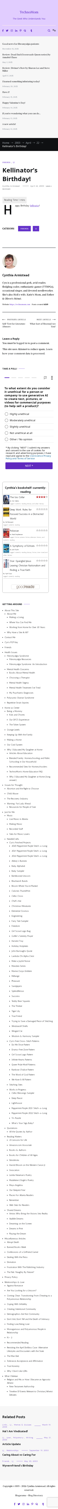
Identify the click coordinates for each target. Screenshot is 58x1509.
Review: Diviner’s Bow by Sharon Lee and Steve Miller (26, 69)
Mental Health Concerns (18, 669)
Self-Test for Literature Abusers (14, 323)
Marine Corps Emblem (22, 971)
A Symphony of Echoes (22, 545)
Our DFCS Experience (19, 719)
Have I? (6, 92)
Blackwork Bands (20, 881)
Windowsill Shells (20, 1026)
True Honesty (13, 1366)
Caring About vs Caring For (19, 1455)
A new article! (9, 124)
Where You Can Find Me (20, 622)
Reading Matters (14, 1136)
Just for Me (10, 812)
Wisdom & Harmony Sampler (25, 1036)
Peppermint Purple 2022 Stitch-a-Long (29, 1113)
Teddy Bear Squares (21, 1001)
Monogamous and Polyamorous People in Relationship (26, 1331)
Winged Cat (17, 1031)
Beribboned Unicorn (21, 876)
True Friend (17, 1016)
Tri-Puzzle (16, 1118)
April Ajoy (8, 574)
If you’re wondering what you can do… (21, 113)
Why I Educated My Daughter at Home (24, 749)
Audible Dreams (16, 1218)
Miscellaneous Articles (15, 1238)
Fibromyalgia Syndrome (18, 656)
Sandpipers (17, 986)
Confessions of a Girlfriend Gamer (22, 1252)
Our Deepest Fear (17, 1190)
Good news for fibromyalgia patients (20, 43)
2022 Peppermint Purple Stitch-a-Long (29, 856)
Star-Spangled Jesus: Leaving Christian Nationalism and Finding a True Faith (27, 565)
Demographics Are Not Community (23, 1314)
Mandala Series (19, 966)
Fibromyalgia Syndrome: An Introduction (28, 664)
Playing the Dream (17, 1233)
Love (9, 1438)
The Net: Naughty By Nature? (20, 1272)
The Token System (17, 725)
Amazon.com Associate (20, 1145)
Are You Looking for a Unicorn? (22, 1290)
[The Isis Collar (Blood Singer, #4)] (6, 503)
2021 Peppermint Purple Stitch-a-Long (29, 851)
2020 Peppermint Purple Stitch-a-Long (29, 846)
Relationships (13, 1450)
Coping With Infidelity (17, 1304)
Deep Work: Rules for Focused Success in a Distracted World (26, 514)
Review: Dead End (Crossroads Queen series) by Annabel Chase (26, 56)
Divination (11, 1262)
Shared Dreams (14, 1210)
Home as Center (12, 708)
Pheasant (16, 981)
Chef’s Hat (16, 901)
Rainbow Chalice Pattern (23, 1069)
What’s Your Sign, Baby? (23, 1123)
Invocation (14, 1170)
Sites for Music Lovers (19, 834)
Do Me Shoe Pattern (21, 1044)
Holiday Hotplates (20, 946)
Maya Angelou (16, 1185)
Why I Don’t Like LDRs (17, 1371)
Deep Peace (17, 1098)
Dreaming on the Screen (20, 1223)
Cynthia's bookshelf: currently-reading (25, 490)
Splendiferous (18, 991)
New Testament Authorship (21, 1386)
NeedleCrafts (13, 839)
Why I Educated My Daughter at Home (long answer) (29, 778)
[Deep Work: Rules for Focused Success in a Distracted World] (6, 515)
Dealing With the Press (17, 1257)
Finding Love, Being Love (18, 1324)
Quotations (12, 1128)
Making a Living (16, 617)
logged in (22, 343)
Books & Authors (17, 1150)
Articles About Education (20, 753)
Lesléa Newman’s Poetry (20, 1175)
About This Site (12, 610)
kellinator (34, 205)
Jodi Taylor (15, 550)
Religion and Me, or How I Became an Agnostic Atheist (28, 1381)
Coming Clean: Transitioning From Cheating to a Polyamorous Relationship (29, 1297)
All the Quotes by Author (20, 1131)
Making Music (15, 824)
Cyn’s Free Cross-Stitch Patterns (24, 1041)
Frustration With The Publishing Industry (25, 1267)
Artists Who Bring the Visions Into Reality (28, 1213)
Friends (6, 162)
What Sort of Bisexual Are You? (43, 323)
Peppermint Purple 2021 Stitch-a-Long (29, 1108)
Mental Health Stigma (19, 682)
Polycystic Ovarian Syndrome (20, 697)
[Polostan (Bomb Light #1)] (6, 536)
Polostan (14, 530)
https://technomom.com (20, 304)
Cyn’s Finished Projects (20, 842)
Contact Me (10, 637)
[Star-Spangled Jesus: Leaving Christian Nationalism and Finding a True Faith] (6, 567)
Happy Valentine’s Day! (13, 102)
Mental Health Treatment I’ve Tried (24, 687)
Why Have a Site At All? (17, 632)
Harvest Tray (17, 941)
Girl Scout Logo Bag (21, 931)
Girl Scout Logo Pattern (22, 1054)
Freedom (16, 926)
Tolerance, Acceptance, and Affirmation (25, 1361)
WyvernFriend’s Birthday (17, 1465)
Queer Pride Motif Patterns (23, 1064)
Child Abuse (12, 793)
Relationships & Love (14, 1282)
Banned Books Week (16, 1247)
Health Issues (11, 652)
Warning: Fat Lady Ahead (19, 803)
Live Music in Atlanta (18, 819)
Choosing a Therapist (19, 678)
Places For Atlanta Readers (21, 1195)
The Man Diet (13, 1356)
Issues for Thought (13, 785)
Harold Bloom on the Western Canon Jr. (27, 1165)
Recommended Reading (18, 1342)
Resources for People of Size (22, 807)
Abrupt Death (13, 1242)
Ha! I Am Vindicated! (15, 1431)
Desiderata (14, 1160)
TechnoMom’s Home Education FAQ (26, 771)
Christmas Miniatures (21, 906)
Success (16, 996)
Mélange (15, 976)
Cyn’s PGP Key (11, 642)
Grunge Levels (13, 729)
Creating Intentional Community (21, 1309)
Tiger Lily (16, 1011)
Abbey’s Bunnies (19, 861)
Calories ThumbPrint (21, 891)
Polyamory (18, 1438)
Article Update (11, 1444)
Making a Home (14, 740)
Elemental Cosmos (20, 911)
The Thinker (17, 1006)
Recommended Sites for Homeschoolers (28, 766)
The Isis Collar (17, 497)
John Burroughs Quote (22, 951)
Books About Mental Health (22, 672)
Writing (29, 1438)
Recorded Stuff (16, 829)
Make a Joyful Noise (21, 961)
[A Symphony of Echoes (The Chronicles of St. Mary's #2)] (6, 552)
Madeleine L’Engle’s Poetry (21, 1180)
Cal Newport (9, 522)
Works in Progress (17, 1089)
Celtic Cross (17, 896)
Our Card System (14, 744)
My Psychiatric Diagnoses (21, 693)
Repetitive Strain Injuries (18, 703)
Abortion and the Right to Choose (23, 788)
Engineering (17, 916)
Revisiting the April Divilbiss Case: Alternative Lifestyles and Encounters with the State (27, 1349)
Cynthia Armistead (10, 186)
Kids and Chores (17, 714)
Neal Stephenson (17, 534)
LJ (14, 162)
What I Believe (11, 1376)
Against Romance (15, 1285)
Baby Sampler (18, 871)
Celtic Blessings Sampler (23, 1093)
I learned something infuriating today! (21, 81)
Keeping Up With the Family (19, 734)
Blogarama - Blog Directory (29, 1495)
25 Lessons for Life (18, 1140)
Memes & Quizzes (22, 1425)
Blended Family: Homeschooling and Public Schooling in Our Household (29, 760)
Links (4, 1425)
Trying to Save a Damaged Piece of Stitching (32, 1021)
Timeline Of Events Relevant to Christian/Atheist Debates (31, 1393)
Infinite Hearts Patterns (22, 1059)
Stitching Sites (15, 1084)
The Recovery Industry (17, 798)
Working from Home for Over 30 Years (27, 627)
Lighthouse (17, 1103)
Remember (14, 1200)
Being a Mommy (14, 711)
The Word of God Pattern (23, 1074)
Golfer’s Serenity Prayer (22, 936)
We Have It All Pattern (21, 1079)
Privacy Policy (11, 1277)
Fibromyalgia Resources (20, 659)
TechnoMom (29, 12)
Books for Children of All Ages (23, 1155)
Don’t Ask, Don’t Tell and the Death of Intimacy (28, 1319)
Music (10, 815)
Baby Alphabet (18, 866)
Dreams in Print (16, 1228)
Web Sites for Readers (19, 1205)
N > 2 (9, 1337)
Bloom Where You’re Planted (25, 886)
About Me (11, 614)
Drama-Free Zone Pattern (23, 1049)
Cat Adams (15, 501)
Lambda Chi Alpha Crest (23, 956)
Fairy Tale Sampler (20, 921)
